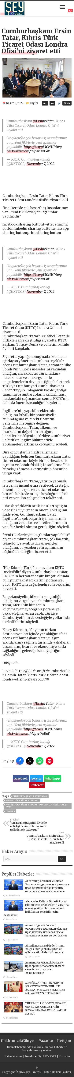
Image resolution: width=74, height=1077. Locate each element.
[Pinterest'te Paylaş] (49, 761)
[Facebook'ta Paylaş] (20, 761)
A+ (44, 103)
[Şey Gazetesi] (14, 8)
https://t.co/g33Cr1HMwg (43, 147)
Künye (28, 1041)
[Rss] (37, 1067)
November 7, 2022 (40, 164)
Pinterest (37, 785)
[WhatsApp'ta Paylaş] (39, 761)
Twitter (36, 778)
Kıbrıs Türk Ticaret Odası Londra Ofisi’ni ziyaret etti (37, 805)
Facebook (21, 778)
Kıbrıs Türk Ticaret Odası (22, 800)
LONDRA (10, 811)
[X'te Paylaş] (30, 761)
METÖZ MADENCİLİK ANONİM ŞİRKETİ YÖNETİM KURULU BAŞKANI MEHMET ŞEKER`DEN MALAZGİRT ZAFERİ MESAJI (45, 988)
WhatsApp (52, 778)
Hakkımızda (10, 1041)
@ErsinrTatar (43, 121)
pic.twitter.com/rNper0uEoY (28, 151)
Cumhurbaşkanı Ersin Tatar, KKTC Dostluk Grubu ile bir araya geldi (45, 837)
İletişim (64, 1041)
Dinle (67, 103)
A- (52, 103)
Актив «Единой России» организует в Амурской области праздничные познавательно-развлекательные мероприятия (46, 930)
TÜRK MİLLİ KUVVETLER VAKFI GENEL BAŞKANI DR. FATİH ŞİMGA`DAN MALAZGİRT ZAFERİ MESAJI (45, 1008)
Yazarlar (46, 1041)
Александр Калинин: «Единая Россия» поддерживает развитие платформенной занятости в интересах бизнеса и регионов (47, 886)
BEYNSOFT (49, 1056)
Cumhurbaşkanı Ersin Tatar (30, 796)
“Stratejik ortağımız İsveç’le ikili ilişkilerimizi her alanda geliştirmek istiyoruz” (28, 824)
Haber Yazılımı (13, 1056)
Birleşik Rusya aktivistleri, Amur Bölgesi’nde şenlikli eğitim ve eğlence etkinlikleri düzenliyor (45, 949)
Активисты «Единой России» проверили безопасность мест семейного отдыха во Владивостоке (45, 968)
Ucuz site (64, 1056)
